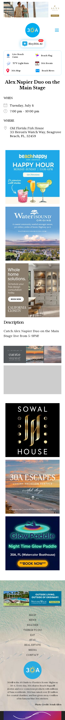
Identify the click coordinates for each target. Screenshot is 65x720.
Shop (32, 615)
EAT (32, 635)
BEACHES (32, 625)
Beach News (48, 70)
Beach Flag (46, 55)
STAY (32, 639)
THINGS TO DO (32, 630)
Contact (32, 655)
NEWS (32, 620)
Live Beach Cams (18, 55)
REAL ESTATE (32, 644)
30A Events (47, 63)
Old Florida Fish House (27, 128)
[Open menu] (56, 30)
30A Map (16, 70)
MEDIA (33, 650)
